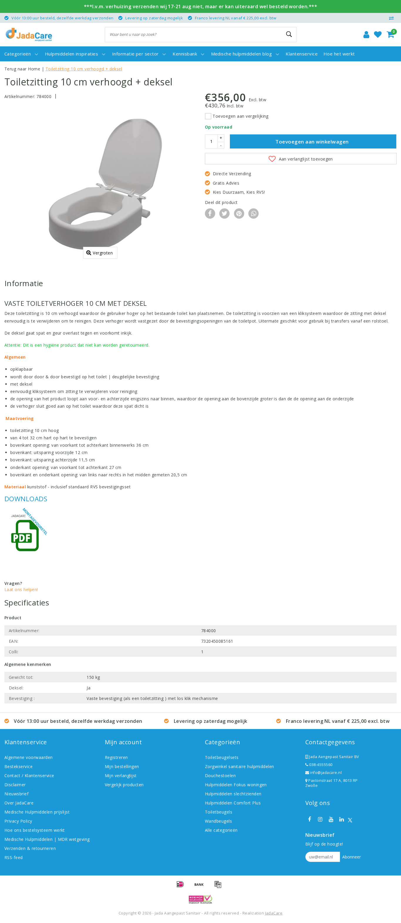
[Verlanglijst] (378, 35)
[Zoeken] (289, 34)
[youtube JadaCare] (330, 819)
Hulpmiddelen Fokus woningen (236, 784)
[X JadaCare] (350, 819)
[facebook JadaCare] (309, 819)
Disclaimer (15, 784)
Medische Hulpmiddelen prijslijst (37, 812)
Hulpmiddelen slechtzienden (233, 794)
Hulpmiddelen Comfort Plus (233, 803)
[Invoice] (219, 887)
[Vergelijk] (393, 18)
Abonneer (351, 857)
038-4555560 (320, 764)
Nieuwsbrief (16, 794)
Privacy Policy (18, 821)
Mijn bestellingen (122, 766)
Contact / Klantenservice (29, 775)
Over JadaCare (18, 803)
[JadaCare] (28, 34)
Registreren (116, 757)
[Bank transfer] (201, 887)
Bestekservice (18, 766)
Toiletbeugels (218, 812)
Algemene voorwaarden (28, 757)
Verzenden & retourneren (30, 848)
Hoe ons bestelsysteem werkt (34, 830)
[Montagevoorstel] (26, 534)
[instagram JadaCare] (320, 819)
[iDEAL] (182, 887)
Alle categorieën (221, 830)
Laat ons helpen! (21, 589)
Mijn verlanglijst (121, 775)
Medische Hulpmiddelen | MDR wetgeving (47, 839)
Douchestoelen (220, 775)
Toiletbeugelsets (222, 757)
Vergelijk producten (124, 784)
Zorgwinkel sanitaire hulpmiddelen (239, 766)
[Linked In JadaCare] (341, 819)
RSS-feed (13, 857)
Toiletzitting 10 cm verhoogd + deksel (84, 69)
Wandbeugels (218, 821)
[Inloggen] (366, 35)
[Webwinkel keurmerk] (200, 899)
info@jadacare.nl (326, 772)
